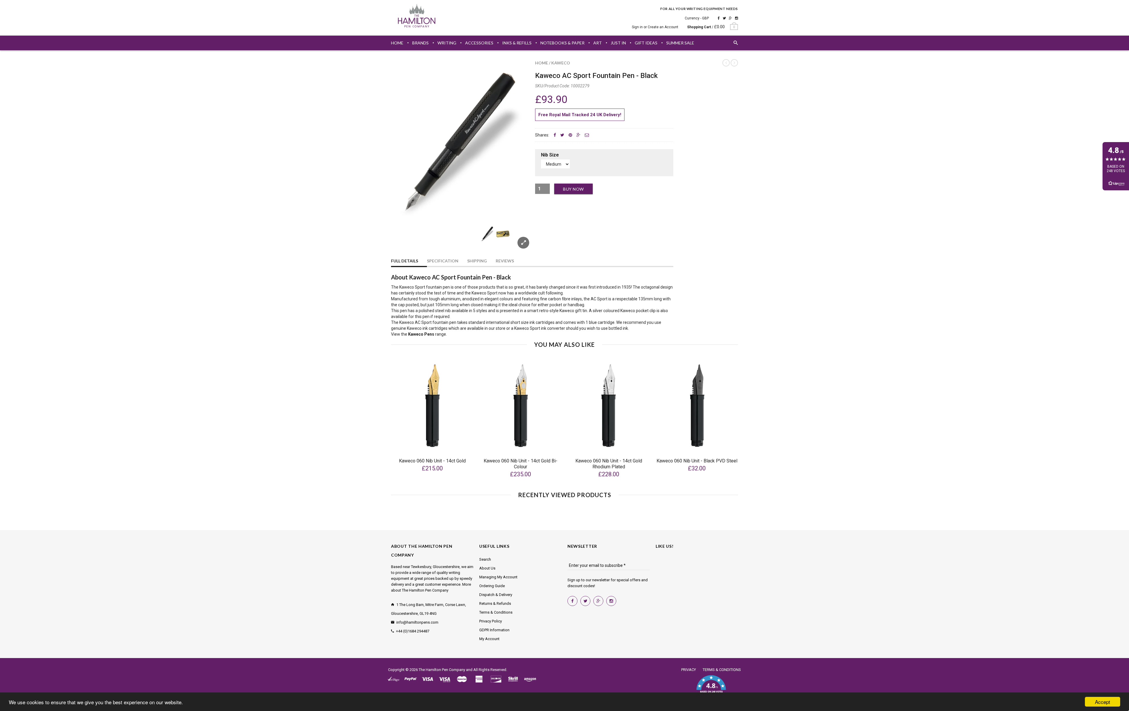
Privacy (688, 669)
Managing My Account (498, 577)
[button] (711, 687)
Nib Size (550, 155)
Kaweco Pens (421, 334)
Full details (404, 260)
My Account (489, 639)
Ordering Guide (492, 586)
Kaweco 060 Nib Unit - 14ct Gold (432, 461)
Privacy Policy (490, 621)
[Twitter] (724, 18)
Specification (442, 260)
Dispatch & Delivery (495, 594)
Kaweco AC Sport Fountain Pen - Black (596, 75)
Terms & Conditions (495, 612)
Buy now (573, 189)
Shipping (477, 260)
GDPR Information (494, 630)
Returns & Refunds (495, 603)
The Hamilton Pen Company (442, 669)
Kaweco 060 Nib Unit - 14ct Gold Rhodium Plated (608, 463)
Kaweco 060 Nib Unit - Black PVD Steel (697, 461)
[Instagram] (736, 18)
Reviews (505, 260)
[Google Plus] (730, 18)
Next (518, 240)
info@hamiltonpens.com (417, 622)
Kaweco (560, 62)
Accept (1102, 701)
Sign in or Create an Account (655, 27)
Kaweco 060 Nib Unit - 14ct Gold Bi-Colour (520, 463)
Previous (403, 240)
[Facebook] (719, 18)
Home (541, 62)
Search (485, 559)
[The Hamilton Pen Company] (416, 16)
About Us (487, 568)
